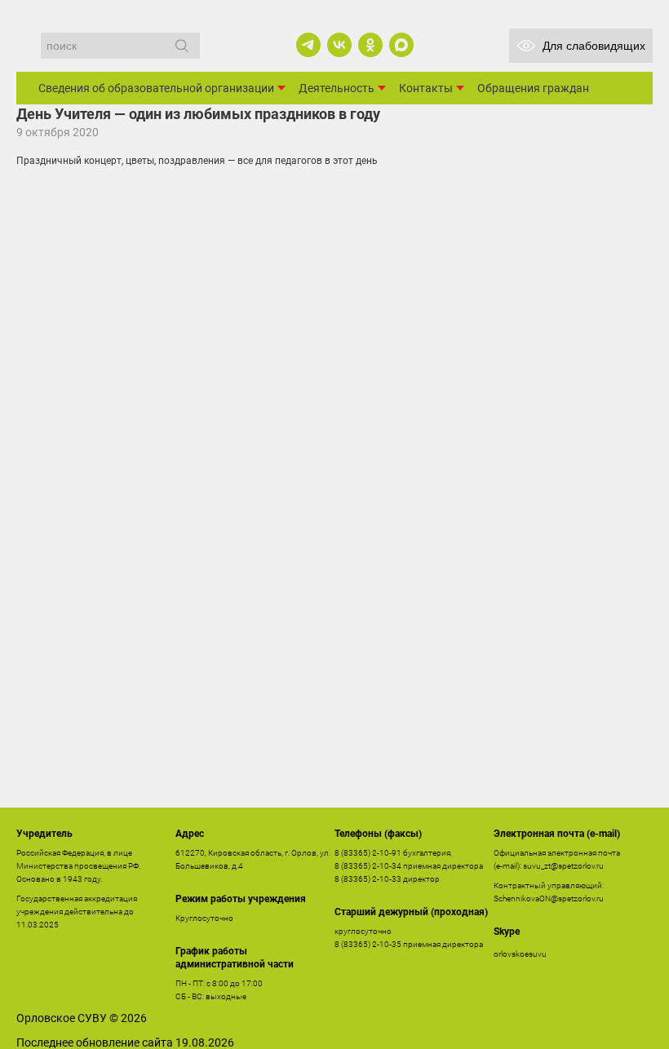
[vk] (339, 45)
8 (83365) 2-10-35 (367, 944)
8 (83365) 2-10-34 (367, 865)
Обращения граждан (533, 88)
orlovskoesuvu (520, 953)
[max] (401, 45)
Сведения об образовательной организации (156, 88)
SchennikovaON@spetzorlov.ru (549, 898)
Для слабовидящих (594, 45)
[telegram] (308, 45)
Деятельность (336, 88)
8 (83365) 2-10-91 (367, 852)
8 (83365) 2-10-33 (367, 878)
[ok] (370, 45)
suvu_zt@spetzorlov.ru (563, 865)
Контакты (426, 88)
